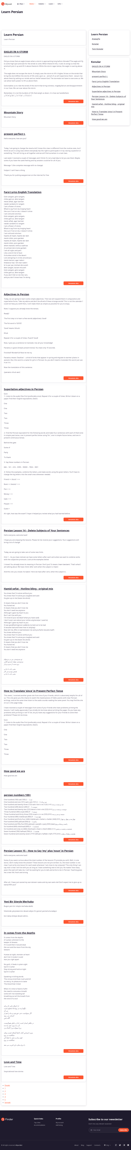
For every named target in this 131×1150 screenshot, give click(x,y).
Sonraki (8, 1102)
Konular (95, 44)
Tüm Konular (97, 49)
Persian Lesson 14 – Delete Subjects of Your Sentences (108, 97)
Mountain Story (99, 71)
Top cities (37, 1123)
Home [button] (31, 4)
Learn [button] (51, 4)
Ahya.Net (18, 1145)
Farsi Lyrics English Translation (105, 81)
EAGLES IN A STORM (101, 66)
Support (89, 1145)
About (76, 1145)
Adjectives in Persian (101, 86)
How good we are (99, 119)
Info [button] (59, 4)
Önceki (7, 1085)
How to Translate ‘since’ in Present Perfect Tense (106, 112)
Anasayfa (96, 39)
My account (60, 1123)
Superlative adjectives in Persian (106, 91)
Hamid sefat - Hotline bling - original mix (107, 105)
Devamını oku (73, 101)
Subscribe (123, 1130)
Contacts (97, 1145)
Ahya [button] (21, 4)
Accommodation (39, 1125)
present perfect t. (100, 76)
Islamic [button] (41, 4)
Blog (82, 1145)
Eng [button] (107, 1145)
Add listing (59, 1125)
